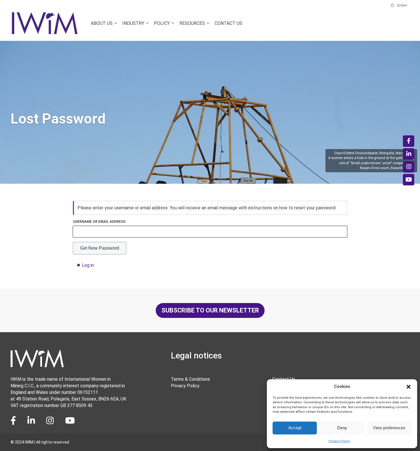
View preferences (389, 427)
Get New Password (99, 248)
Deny (342, 427)
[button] (408, 387)
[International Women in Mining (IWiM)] (45, 32)
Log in (88, 265)
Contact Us (228, 23)
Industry (133, 23)
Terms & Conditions (190, 379)
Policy (162, 23)
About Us (102, 23)
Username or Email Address (99, 222)
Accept (294, 427)
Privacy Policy (339, 441)
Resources (192, 23)
